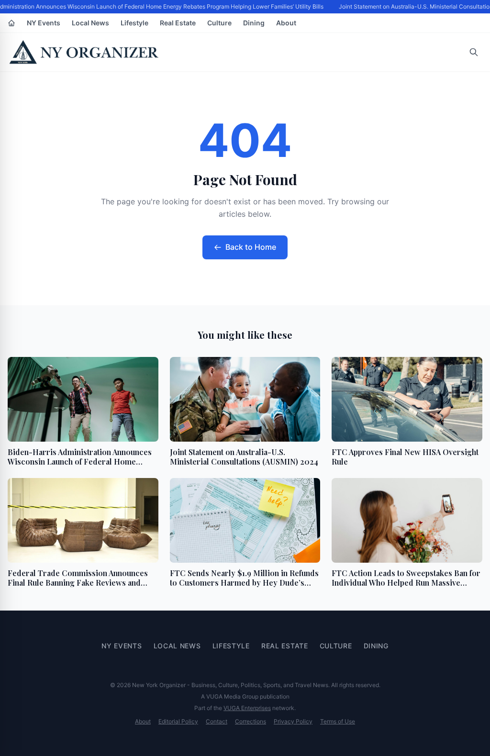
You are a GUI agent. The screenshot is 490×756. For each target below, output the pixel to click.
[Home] (11, 23)
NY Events (43, 23)
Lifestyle (134, 23)
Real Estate (178, 23)
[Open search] (473, 52)
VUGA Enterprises (247, 708)
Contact (216, 721)
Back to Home (250, 247)
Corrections (250, 721)
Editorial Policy (178, 721)
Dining (254, 23)
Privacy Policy (293, 721)
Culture (219, 23)
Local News (90, 23)
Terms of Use (337, 721)
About (286, 23)
